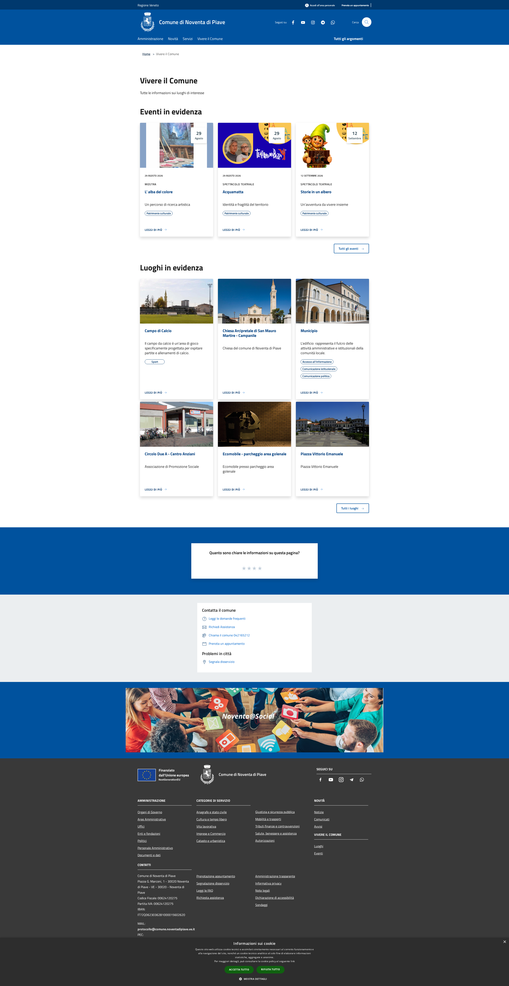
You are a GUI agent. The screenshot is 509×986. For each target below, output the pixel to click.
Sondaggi (261, 904)
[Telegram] (321, 22)
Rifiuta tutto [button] (270, 969)
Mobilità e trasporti (268, 819)
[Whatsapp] (331, 22)
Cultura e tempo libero (211, 819)
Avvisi (318, 826)
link (293, 961)
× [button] (504, 941)
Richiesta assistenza (210, 897)
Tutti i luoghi (350, 508)
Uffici (141, 826)
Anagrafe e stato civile (211, 812)
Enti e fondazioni (149, 833)
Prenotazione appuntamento (215, 876)
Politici (142, 840)
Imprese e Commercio (210, 833)
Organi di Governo (150, 812)
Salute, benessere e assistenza (276, 833)
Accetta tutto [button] (239, 969)
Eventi (318, 853)
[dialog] (254, 962)
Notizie (319, 812)
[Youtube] (301, 22)
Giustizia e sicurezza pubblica (275, 811)
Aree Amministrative (152, 819)
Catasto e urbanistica (210, 840)
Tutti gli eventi (349, 248)
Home (146, 54)
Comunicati (321, 819)
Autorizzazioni (265, 840)
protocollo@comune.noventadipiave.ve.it (166, 929)
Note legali (262, 890)
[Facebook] (291, 22)
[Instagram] (311, 22)
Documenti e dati (149, 855)
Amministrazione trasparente (275, 876)
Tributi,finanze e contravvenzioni (277, 826)
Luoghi (318, 846)
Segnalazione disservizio (212, 883)
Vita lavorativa (206, 826)
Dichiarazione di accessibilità (274, 897)
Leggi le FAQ (204, 890)
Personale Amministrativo (155, 848)
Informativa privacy (268, 883)
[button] (254, 978)
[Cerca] (366, 22)
